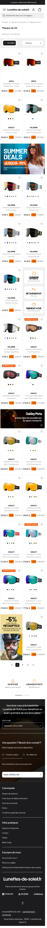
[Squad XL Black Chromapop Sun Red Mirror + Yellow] (34, 61)
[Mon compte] (33, 10)
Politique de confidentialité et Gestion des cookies (21, 867)
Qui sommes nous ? (9, 858)
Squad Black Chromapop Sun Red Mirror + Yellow (11, 85)
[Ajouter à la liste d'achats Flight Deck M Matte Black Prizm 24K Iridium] (19, 100)
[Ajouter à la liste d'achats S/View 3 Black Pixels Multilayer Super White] (19, 319)
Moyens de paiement (10, 793)
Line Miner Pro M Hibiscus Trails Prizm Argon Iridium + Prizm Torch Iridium (11, 555)
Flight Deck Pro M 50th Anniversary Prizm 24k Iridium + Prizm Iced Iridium (11, 509)
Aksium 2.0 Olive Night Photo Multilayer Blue (33, 131)
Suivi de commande (9, 803)
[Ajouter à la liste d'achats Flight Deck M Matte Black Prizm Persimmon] (41, 319)
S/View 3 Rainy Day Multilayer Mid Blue (11, 301)
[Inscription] (40, 726)
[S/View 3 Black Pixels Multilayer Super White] (11, 327)
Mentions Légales (9, 862)
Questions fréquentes (10, 828)
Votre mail (6, 720)
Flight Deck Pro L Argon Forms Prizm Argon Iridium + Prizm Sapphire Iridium (33, 602)
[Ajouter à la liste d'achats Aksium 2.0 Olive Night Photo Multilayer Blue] (41, 100)
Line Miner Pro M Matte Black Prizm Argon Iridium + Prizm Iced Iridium (11, 602)
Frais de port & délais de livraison (15, 798)
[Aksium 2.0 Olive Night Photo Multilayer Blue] (34, 107)
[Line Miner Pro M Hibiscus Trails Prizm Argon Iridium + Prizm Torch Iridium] (11, 532)
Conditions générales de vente (13, 813)
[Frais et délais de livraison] (33, 273)
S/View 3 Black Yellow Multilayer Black (33, 255)
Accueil (5, 22)
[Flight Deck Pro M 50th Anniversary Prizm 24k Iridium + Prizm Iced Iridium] (11, 485)
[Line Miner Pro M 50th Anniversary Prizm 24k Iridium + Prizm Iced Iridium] (34, 485)
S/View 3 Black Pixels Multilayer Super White (11, 350)
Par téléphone (32, 754)
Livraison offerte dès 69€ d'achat (23, 2)
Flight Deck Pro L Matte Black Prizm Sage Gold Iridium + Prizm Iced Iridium (34, 648)
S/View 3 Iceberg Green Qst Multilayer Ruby (11, 209)
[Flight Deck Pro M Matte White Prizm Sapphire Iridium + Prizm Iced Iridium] (34, 439)
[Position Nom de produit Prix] (32, 43)
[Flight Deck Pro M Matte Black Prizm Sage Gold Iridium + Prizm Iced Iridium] (11, 439)
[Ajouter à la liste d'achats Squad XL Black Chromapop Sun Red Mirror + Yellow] (41, 53)
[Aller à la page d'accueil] (18, 10)
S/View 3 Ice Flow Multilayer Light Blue (11, 255)
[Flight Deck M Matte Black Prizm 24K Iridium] (11, 107)
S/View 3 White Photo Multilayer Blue (34, 209)
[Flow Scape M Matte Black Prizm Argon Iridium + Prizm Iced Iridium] (34, 373)
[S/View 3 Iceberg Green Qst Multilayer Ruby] (11, 185)
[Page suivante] (33, 665)
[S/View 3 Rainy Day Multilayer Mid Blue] (11, 278)
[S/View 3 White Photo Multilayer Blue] (34, 185)
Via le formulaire (12, 754)
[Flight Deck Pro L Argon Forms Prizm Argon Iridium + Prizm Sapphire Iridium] (34, 578)
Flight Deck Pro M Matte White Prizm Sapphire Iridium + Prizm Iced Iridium (34, 463)
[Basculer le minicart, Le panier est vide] (40, 10)
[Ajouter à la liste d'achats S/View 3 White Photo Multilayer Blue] (41, 177)
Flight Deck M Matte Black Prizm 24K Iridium (11, 131)
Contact (5, 833)
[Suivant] (42, 2)
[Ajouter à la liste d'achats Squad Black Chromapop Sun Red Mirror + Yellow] (19, 53)
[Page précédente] (12, 665)
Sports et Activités (18, 22)
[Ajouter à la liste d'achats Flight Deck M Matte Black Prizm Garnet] (19, 366)
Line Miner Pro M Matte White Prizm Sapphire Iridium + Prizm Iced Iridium (34, 555)
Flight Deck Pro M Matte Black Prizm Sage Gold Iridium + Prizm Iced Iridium (11, 463)
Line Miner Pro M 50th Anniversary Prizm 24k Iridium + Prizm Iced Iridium (34, 509)
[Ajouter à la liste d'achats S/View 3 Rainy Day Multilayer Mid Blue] (19, 270)
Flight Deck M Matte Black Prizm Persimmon (33, 350)
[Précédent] (3, 2)
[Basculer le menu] (4, 9)
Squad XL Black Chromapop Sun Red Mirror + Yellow (33, 85)
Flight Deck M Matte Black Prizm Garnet (11, 397)
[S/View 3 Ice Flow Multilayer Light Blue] (11, 231)
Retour (4, 808)
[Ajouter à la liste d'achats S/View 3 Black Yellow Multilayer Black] (41, 224)
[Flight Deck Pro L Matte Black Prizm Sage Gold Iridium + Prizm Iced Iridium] (34, 625)
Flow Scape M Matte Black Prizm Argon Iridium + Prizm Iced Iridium (34, 397)
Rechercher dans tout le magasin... (20, 15)
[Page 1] (18, 695)
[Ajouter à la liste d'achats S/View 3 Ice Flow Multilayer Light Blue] (19, 224)
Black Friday (6, 842)
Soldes (4, 837)
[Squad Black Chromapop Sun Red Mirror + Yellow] (11, 61)
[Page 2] (26, 695)
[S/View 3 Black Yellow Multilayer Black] (34, 231)
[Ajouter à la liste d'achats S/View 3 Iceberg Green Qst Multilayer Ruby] (19, 177)
